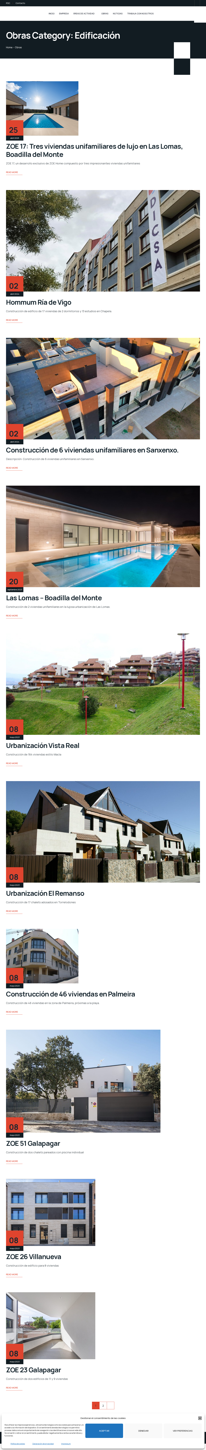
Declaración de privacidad (43, 1443)
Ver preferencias (183, 1430)
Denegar (143, 1430)
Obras (104, 13)
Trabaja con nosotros (140, 13)
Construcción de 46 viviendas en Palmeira (70, 994)
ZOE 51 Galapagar (33, 1143)
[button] (199, 1418)
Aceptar (104, 1430)
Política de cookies (18, 1443)
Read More (12, 172)
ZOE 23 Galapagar (33, 1369)
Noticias (118, 13)
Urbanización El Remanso (45, 893)
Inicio (52, 13)
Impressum (66, 1443)
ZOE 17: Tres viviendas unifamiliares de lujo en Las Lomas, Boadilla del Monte (94, 150)
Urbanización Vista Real (42, 745)
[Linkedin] (197, 3)
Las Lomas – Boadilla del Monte (54, 597)
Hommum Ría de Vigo (38, 302)
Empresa (64, 13)
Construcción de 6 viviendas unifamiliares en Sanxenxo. (92, 450)
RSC (8, 3)
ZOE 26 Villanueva (33, 1256)
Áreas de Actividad (84, 13)
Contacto (20, 3)
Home (9, 47)
